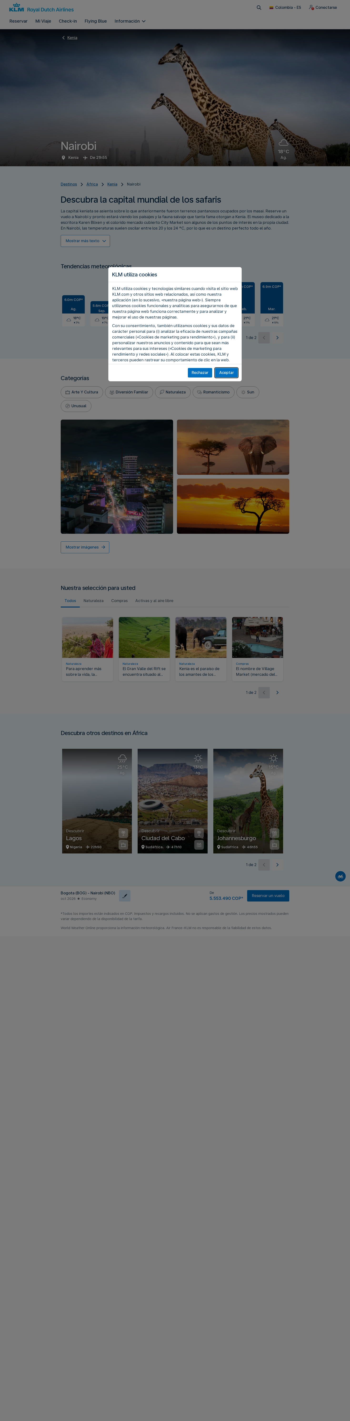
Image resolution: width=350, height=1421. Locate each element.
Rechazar (200, 372)
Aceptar (226, 372)
